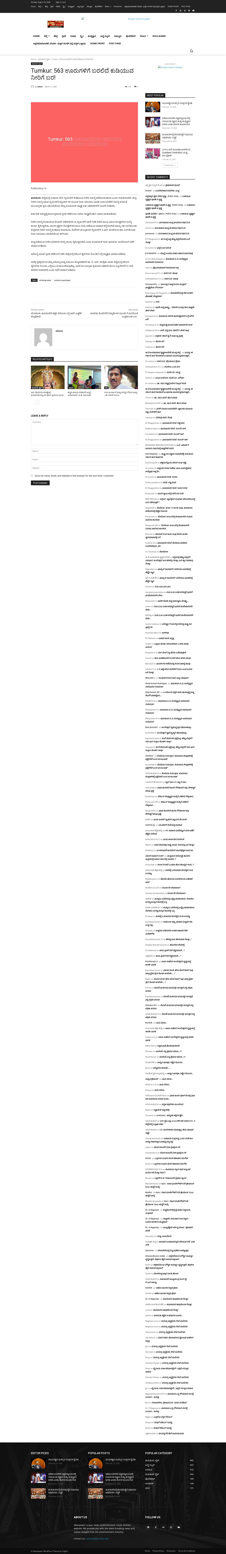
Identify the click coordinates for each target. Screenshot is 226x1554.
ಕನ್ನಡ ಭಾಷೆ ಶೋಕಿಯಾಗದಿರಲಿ (168, 1045)
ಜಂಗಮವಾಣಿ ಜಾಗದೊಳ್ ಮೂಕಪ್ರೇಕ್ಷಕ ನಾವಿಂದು (175, 850)
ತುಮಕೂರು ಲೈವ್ (44, 59)
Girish (148, 1158)
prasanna (149, 233)
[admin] (33, 86)
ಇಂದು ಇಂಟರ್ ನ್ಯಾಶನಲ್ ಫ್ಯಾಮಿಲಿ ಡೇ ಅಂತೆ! (170, 819)
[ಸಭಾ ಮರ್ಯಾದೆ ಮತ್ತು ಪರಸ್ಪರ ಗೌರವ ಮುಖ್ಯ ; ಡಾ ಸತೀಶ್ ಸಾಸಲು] (121, 377)
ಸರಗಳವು (165, 632)
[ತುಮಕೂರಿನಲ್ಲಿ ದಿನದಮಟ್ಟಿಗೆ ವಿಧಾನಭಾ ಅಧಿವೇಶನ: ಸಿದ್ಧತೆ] (152, 138)
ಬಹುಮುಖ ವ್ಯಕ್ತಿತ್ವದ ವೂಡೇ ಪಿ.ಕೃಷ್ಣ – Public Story (164, 204)
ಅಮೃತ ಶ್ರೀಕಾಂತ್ (151, 1078)
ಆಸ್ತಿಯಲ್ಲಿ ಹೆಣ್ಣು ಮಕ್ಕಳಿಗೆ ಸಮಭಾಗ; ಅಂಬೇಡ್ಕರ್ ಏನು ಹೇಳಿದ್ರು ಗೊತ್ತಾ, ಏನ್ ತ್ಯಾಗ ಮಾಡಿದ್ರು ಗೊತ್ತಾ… (169, 560)
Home (33, 59)
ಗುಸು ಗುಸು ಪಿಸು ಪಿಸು (162, 586)
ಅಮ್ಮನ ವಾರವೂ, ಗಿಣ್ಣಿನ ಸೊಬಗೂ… (170, 1062)
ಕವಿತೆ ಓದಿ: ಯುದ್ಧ (173, 372)
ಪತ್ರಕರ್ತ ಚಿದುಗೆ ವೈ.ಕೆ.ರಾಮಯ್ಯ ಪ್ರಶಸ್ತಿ (169, 335)
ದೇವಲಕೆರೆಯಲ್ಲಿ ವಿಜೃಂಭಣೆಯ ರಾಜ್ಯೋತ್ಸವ (173, 1250)
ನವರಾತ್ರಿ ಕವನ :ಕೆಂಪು (164, 417)
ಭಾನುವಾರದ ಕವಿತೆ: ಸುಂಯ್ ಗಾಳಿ (173, 428)
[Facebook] (176, 11)
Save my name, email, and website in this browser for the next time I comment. (74, 475)
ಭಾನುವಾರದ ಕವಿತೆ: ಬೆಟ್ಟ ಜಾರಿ (173, 422)
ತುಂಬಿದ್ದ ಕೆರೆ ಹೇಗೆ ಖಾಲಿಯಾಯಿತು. (171, 1433)
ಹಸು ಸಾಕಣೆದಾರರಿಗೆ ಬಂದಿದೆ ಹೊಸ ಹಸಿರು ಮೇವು (172, 658)
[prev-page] (33, 403)
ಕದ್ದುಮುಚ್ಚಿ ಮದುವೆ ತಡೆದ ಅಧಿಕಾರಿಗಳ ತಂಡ (175, 324)
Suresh (148, 190)
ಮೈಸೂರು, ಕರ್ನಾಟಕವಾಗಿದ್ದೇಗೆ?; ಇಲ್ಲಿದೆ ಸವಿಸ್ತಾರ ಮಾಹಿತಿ (172, 1388)
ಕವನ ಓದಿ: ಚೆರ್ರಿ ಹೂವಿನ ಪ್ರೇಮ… (169, 361)
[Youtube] (193, 11)
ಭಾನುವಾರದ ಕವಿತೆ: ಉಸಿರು (167, 476)
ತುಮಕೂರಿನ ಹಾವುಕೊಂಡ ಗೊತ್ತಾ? (175, 1298)
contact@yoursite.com (97, 1538)
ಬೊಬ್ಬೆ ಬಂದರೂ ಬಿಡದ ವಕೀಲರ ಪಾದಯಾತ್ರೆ (176, 253)
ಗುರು (157, 301)
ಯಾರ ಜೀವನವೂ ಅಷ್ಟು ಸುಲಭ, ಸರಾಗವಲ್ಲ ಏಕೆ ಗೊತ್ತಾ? (174, 844)
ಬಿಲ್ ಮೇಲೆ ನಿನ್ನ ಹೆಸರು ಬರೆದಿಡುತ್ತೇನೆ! (172, 652)
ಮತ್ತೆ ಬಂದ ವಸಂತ (164, 247)
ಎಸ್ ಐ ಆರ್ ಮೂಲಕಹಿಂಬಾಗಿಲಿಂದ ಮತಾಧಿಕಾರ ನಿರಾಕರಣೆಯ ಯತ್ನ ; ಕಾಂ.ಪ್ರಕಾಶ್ (176, 152)
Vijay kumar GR (152, 692)
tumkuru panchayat (62, 280)
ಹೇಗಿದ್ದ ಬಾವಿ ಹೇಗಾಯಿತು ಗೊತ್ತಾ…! (178, 939)
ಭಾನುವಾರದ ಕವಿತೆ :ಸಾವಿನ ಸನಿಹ (174, 487)
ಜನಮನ (71, 388)
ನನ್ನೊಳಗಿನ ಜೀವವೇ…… (162, 1067)
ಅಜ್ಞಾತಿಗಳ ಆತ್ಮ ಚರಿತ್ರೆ (161, 1109)
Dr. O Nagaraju (152, 1209)
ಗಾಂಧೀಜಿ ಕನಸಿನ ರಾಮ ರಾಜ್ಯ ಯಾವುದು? (174, 677)
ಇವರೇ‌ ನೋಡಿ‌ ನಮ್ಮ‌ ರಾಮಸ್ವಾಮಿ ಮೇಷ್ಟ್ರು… (173, 600)
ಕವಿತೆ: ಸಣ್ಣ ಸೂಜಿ (169, 482)
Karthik (148, 1022)
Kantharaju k (151, 961)
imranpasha (151, 284)
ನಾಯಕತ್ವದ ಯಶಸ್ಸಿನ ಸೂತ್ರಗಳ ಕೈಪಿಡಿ (177, 103)
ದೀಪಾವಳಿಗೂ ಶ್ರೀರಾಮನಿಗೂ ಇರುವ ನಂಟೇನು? (169, 1402)
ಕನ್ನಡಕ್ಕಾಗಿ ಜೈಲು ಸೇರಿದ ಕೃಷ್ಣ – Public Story (161, 196)
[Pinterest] (66, 94)
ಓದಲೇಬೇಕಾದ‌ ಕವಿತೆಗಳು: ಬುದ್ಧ (167, 190)
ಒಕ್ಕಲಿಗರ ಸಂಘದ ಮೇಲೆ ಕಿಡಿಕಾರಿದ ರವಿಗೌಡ (171, 1158)
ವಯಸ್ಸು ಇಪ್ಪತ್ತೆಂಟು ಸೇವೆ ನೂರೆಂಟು (174, 1321)
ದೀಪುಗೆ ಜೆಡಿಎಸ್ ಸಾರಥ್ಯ (163, 1422)
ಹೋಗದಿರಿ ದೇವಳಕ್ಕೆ (177, 944)
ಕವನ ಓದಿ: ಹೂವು (170, 273)
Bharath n (150, 677)
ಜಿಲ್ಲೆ (106, 388)
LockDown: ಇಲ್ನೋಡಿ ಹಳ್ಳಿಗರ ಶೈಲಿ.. (170, 1115)
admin (40, 86)
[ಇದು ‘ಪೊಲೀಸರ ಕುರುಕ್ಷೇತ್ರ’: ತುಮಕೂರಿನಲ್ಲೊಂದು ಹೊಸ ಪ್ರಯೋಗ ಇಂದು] (48, 377)
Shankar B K (151, 1005)
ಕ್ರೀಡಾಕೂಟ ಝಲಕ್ (172, 185)
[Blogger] (148, 1527)
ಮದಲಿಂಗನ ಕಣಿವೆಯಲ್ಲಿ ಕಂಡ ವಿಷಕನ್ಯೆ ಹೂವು (173, 663)
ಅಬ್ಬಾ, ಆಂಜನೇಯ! (164, 1236)
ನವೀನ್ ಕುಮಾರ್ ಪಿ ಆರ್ (154, 855)
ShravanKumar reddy (155, 1256)
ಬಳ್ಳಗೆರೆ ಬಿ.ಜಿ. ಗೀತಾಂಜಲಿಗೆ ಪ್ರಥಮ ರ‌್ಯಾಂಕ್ (171, 1178)
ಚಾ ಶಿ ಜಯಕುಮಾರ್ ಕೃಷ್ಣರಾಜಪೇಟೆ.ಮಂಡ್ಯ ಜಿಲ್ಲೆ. (163, 352)
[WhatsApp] (73, 94)
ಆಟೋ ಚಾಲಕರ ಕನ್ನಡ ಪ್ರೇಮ (167, 1287)
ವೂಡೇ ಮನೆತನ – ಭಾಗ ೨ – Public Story (160, 213)
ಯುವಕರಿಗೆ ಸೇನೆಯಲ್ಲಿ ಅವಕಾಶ (170, 824)
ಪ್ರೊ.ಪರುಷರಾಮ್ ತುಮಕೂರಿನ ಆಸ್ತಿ (165, 267)
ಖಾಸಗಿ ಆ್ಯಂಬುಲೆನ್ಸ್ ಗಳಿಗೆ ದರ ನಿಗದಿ (171, 493)
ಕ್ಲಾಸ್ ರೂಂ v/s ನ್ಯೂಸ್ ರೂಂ (175, 782)
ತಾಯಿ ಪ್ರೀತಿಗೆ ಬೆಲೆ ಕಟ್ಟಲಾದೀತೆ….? (172, 950)
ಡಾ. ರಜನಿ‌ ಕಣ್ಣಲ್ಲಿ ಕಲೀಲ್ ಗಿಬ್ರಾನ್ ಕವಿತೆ (171, 383)
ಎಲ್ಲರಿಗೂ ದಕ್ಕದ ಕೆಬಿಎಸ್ (163, 1416)
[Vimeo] (189, 11)
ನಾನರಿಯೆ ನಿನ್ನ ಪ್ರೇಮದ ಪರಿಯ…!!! (169, 1051)
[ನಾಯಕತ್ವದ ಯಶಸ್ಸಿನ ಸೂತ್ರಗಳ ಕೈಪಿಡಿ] (152, 107)
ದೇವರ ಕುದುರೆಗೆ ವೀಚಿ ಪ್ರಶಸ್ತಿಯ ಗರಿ (167, 1147)
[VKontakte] (179, 1527)
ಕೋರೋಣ (163, 551)
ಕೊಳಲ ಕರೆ (160, 341)
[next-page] (38, 403)
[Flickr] (163, 1527)
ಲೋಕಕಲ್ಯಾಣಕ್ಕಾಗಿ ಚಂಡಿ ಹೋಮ (165, 1273)
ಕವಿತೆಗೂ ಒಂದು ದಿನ (172, 366)
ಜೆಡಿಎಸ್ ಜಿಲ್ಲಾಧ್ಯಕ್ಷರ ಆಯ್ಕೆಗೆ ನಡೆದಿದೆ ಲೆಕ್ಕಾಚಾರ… (176, 796)
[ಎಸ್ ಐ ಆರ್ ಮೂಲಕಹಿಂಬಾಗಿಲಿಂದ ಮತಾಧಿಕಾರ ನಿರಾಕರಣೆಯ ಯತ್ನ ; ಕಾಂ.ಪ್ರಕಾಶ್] (152, 153)
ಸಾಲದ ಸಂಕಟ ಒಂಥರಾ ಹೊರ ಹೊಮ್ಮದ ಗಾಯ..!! (175, 864)
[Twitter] (185, 11)
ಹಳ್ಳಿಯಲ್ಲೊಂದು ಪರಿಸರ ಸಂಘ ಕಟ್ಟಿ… (173, 462)
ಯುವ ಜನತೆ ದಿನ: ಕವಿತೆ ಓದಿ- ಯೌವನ (169, 377)
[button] (191, 51)
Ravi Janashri (151, 727)
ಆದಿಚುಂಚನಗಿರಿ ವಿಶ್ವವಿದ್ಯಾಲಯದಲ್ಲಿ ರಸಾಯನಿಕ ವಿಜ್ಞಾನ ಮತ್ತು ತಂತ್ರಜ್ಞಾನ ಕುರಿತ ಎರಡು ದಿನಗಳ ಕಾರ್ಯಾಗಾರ (176, 121)
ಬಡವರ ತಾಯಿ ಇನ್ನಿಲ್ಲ (166, 638)
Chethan (149, 755)
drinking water (45, 280)
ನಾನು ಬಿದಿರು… (161, 1022)
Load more (169, 165)
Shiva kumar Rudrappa (156, 683)
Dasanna (149, 1250)
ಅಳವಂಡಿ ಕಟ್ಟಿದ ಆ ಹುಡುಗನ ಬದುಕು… (168, 1315)
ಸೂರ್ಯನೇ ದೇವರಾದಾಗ (171, 887)
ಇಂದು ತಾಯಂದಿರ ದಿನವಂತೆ (173, 839)
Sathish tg (150, 824)
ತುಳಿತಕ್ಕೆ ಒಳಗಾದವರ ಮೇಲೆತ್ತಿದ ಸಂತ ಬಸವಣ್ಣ (173, 916)
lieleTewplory (151, 453)
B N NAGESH (150, 253)
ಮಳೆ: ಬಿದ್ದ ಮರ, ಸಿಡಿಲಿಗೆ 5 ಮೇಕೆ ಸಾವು (174, 330)
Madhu (148, 1192)
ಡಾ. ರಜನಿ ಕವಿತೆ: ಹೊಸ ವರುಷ (165, 397)
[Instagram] (180, 11)
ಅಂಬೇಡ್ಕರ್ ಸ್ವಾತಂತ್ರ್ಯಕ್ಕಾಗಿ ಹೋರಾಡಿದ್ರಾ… (176, 727)
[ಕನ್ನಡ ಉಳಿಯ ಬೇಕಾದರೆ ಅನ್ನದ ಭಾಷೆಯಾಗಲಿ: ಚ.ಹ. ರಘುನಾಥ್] (84, 377)
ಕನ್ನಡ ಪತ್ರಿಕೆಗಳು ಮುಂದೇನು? (173, 1104)
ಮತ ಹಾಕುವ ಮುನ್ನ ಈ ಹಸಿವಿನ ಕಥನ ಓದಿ (174, 222)
